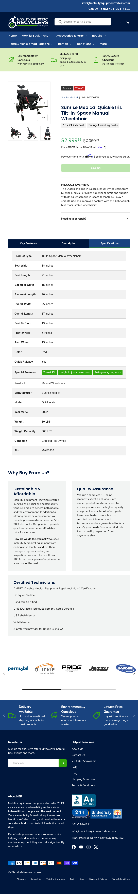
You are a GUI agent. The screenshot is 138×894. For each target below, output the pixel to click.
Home (13, 36)
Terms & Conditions (84, 785)
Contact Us (78, 755)
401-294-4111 (81, 824)
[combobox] (83, 21)
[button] (128, 22)
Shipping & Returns (83, 779)
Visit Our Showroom (84, 761)
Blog (74, 773)
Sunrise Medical (69, 97)
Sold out (95, 167)
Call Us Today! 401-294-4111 (109, 9)
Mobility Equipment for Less (28, 872)
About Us (77, 749)
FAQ (74, 767)
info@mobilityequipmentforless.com (106, 3)
